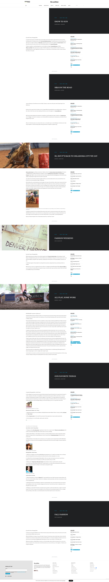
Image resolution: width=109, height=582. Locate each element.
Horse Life (57, 5)
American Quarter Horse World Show (56, 172)
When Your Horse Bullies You (59, 430)
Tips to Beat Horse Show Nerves (76, 266)
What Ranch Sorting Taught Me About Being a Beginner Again (76, 52)
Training (40, 5)
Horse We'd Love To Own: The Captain (75, 269)
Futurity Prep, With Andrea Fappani (37, 461)
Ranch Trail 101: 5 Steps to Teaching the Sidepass (76, 320)
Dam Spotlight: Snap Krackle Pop (76, 176)
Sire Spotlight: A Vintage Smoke (76, 183)
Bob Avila (40, 42)
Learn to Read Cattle (74, 316)
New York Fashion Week (52, 256)
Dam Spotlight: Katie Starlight (75, 539)
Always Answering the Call (75, 261)
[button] (60, 152)
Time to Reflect (73, 534)
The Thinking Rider (36, 430)
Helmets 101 (40, 477)
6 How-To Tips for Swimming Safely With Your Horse (76, 44)
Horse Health (46, 5)
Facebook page (63, 115)
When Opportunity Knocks (75, 178)
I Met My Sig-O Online (54, 435)
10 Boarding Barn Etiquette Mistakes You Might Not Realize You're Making (76, 48)
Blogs (69, 5)
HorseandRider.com (58, 111)
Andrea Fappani (60, 42)
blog (30, 117)
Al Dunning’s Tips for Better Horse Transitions (76, 328)
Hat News (64, 412)
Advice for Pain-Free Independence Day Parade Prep (76, 39)
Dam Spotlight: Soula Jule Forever (76, 173)
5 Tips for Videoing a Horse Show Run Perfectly (76, 60)
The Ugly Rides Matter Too (75, 56)
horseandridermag (54, 46)
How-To (52, 5)
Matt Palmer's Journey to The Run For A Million (76, 258)
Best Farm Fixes (32, 416)
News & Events (63, 5)
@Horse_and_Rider (29, 47)
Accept (71, 580)
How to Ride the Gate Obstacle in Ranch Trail (76, 324)
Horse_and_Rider (62, 266)
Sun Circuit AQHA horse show (46, 41)
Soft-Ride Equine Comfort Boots (53, 173)
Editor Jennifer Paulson (29, 172)
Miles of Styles (30, 414)
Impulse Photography (54, 44)
